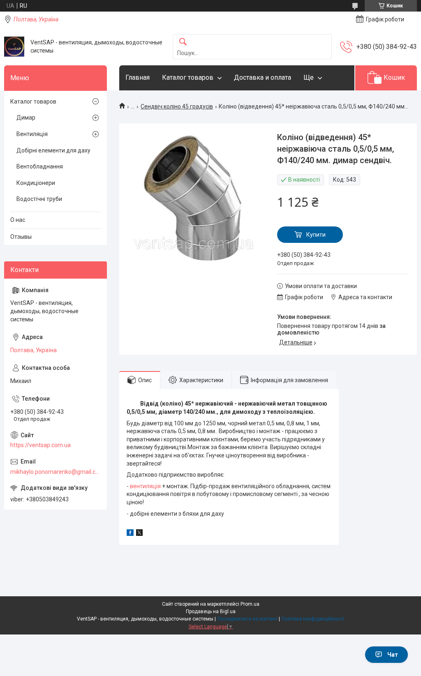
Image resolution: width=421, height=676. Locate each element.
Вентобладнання (39, 166)
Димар (25, 117)
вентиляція (145, 486)
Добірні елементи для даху (53, 150)
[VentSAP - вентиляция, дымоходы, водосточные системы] (14, 47)
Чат (392, 654)
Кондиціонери (35, 183)
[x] (139, 534)
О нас (17, 220)
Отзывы (21, 236)
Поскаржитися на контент (247, 619)
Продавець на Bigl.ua (211, 611)
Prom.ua (250, 604)
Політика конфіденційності (312, 619)
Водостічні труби (39, 199)
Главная (137, 77)
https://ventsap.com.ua (40, 445)
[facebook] (130, 534)
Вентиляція (32, 134)
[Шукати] (183, 42)
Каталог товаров (187, 77)
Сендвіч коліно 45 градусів (177, 106)
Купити (316, 234)
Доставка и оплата (262, 77)
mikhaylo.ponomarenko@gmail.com (55, 471)
